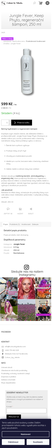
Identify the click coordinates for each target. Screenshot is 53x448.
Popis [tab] (5, 224)
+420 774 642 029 (12, 350)
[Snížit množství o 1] (10, 124)
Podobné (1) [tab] (15, 224)
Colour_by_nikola (12, 357)
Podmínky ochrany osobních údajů (15, 373)
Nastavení (25, 434)
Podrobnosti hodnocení (35, 41)
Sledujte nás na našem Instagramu (27, 273)
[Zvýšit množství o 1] (10, 121)
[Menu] (47, 3)
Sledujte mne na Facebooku (16, 354)
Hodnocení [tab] (26, 224)
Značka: (12, 43)
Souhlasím (38, 442)
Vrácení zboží (6, 367)
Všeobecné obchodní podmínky (14, 370)
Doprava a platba (8, 377)
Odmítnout (13, 442)
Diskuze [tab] (35, 224)
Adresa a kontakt (8, 380)
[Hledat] (34, 3)
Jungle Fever (19, 244)
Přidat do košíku (23, 122)
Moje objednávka (8, 383)
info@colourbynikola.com (15, 346)
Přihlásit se (14, 417)
